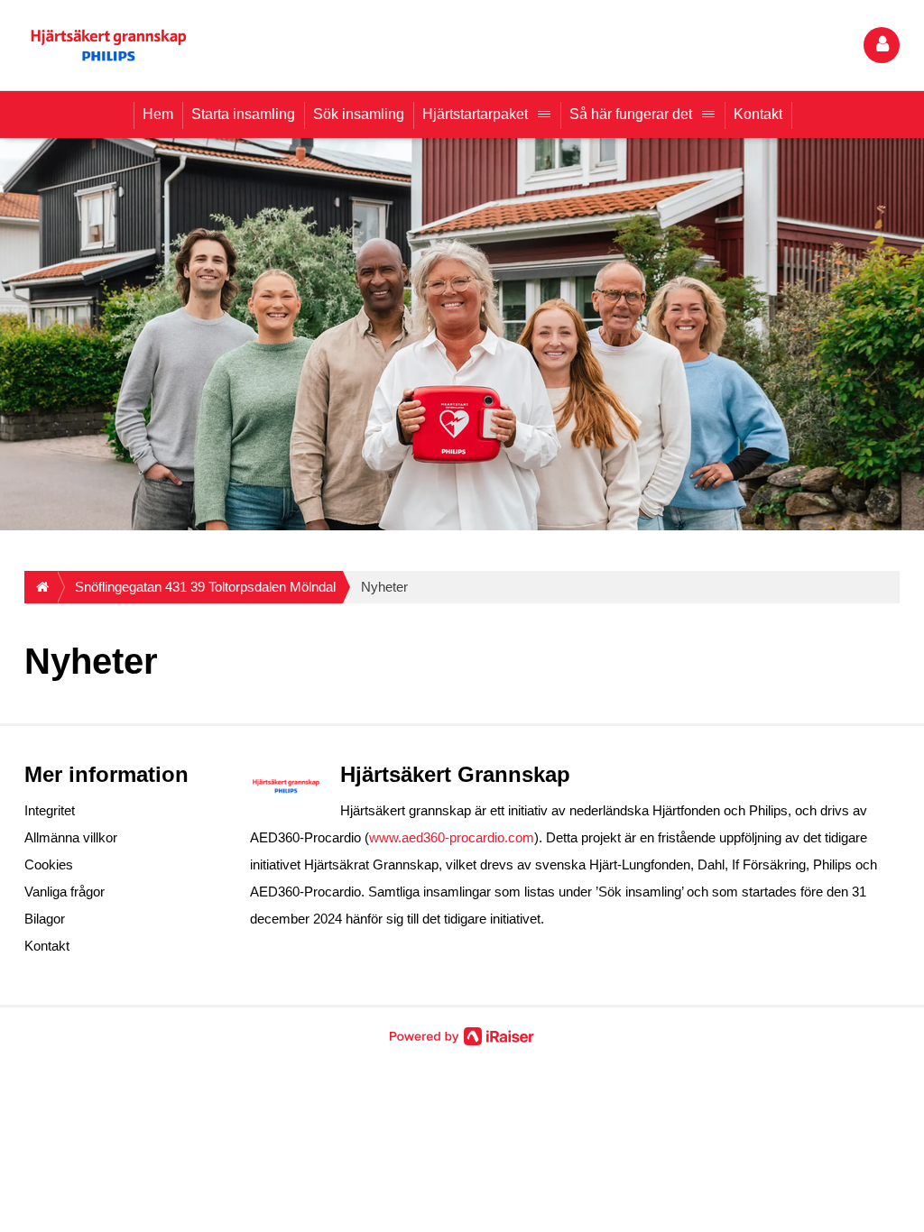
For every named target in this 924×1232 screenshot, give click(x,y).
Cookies (48, 864)
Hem (158, 114)
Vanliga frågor (64, 891)
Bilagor (44, 918)
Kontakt (758, 114)
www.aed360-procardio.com (451, 837)
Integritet (49, 810)
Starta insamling (243, 114)
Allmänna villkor (70, 837)
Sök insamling (358, 114)
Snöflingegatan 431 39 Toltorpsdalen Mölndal (205, 586)
